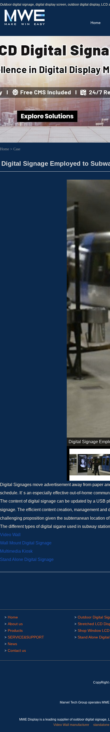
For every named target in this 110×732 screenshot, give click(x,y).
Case (16, 149)
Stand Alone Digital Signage (27, 559)
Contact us (17, 650)
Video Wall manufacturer (71, 725)
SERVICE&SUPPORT (26, 637)
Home (96, 23)
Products (15, 630)
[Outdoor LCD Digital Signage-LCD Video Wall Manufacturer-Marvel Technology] (24, 24)
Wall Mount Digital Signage (26, 543)
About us (15, 624)
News (12, 644)
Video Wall (10, 534)
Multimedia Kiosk (17, 551)
